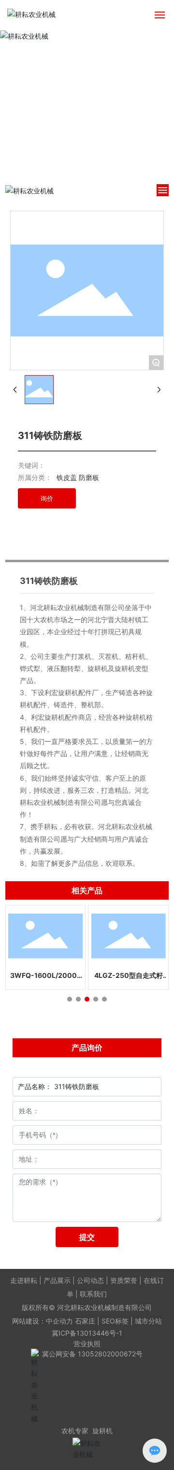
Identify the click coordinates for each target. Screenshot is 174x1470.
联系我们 (93, 1294)
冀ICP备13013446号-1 (87, 1333)
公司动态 (90, 1280)
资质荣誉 (123, 1280)
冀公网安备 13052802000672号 (92, 1354)
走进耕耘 (23, 1280)
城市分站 (148, 1321)
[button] (69, 999)
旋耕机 (102, 1430)
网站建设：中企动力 (42, 1321)
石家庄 (85, 1321)
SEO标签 (115, 1321)
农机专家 (74, 1430)
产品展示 (57, 1280)
